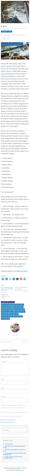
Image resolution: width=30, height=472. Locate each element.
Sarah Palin (19, 316)
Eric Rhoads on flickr (21, 271)
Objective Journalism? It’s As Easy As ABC (14, 450)
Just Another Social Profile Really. (15, 9)
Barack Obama (19, 304)
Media (4, 302)
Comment (4, 361)
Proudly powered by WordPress (12, 468)
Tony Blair (6, 318)
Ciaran (15, 335)
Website (3, 396)
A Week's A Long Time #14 (21, 287)
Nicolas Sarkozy (7, 316)
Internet (5, 314)
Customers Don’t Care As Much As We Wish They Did (14, 453)
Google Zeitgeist (8, 311)
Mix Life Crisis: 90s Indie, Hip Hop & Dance (14, 446)
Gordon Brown (20, 311)
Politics (11, 302)
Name (3, 379)
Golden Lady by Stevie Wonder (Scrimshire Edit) (12, 457)
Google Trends (19, 309)
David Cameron (18, 307)
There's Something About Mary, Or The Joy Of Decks (7, 288)
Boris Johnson (7, 307)
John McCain (14, 314)
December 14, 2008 (6, 31)
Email (3, 388)
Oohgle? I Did (4, 294)
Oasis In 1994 (9, 444)
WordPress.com (19, 470)
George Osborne (7, 309)
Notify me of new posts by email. (12, 416)
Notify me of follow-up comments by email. (15, 412)
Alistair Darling (7, 304)
